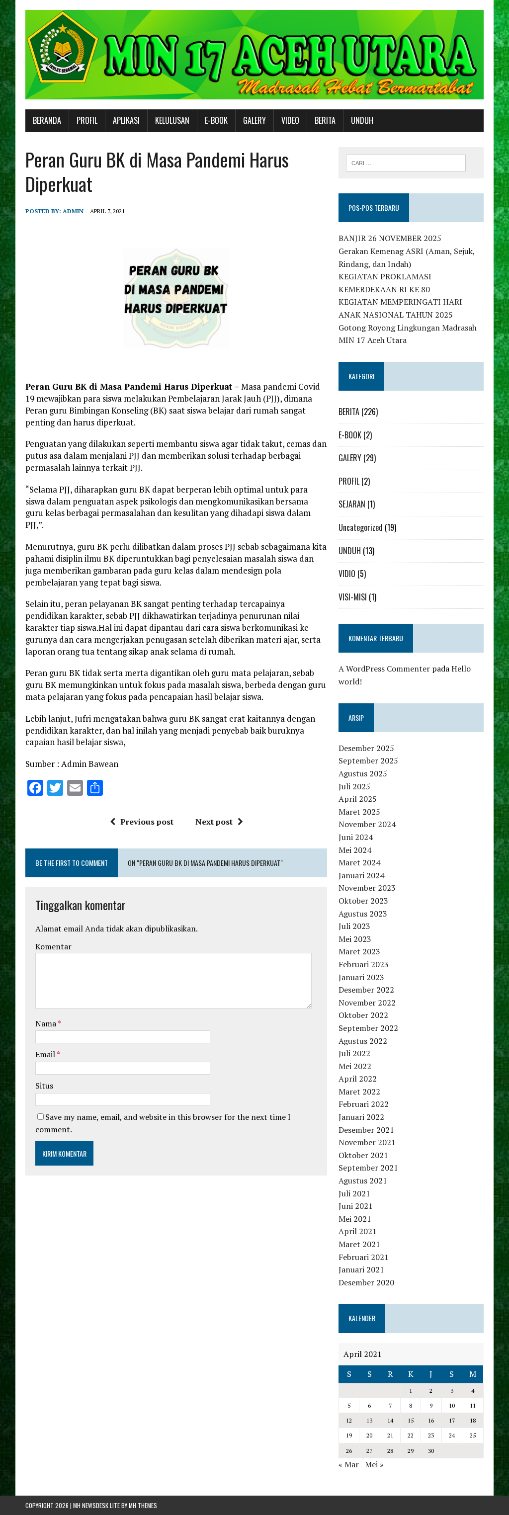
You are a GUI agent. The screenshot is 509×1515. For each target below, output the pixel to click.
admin (73, 211)
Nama (46, 1023)
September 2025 (368, 760)
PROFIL (87, 120)
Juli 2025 (354, 786)
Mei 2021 (355, 1218)
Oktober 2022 (363, 1015)
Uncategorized (361, 527)
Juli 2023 (354, 926)
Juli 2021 (354, 1193)
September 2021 (368, 1167)
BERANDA (47, 120)
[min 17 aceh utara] (254, 54)
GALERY (254, 120)
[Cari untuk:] (406, 162)
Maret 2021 (359, 1244)
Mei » (374, 1464)
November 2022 (367, 1002)
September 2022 (368, 1027)
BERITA (325, 120)
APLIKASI (126, 120)
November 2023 (367, 887)
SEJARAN (352, 504)
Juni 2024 (356, 837)
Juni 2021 (356, 1205)
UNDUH (362, 120)
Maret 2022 (359, 1091)
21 (390, 1435)
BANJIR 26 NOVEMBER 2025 (390, 238)
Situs (44, 1085)
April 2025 (358, 798)
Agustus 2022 (363, 1040)
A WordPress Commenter (384, 668)
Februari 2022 (364, 1103)
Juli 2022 (354, 1053)
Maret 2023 (359, 951)
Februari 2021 (364, 1257)
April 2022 (358, 1078)
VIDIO (347, 574)
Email (46, 1054)
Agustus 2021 (363, 1180)
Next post (214, 821)
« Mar (349, 1464)
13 (369, 1420)
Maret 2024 (359, 862)
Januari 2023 (361, 977)
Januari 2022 (361, 1116)
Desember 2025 (366, 748)
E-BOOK (216, 120)
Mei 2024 (355, 849)
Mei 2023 (355, 938)
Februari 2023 (364, 964)
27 (369, 1450)
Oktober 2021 (363, 1155)
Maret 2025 (359, 811)
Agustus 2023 (363, 913)
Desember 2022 (366, 989)
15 (411, 1420)
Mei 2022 (355, 1066)
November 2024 (367, 824)
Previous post (146, 821)
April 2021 (358, 1231)
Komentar (53, 946)
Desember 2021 (366, 1129)
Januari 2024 (361, 875)
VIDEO (290, 120)
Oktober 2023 (363, 900)
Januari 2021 (361, 1269)
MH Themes (143, 1505)
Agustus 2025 (363, 773)
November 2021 (367, 1142)
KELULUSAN (172, 120)
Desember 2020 (366, 1282)
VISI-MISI (353, 597)
